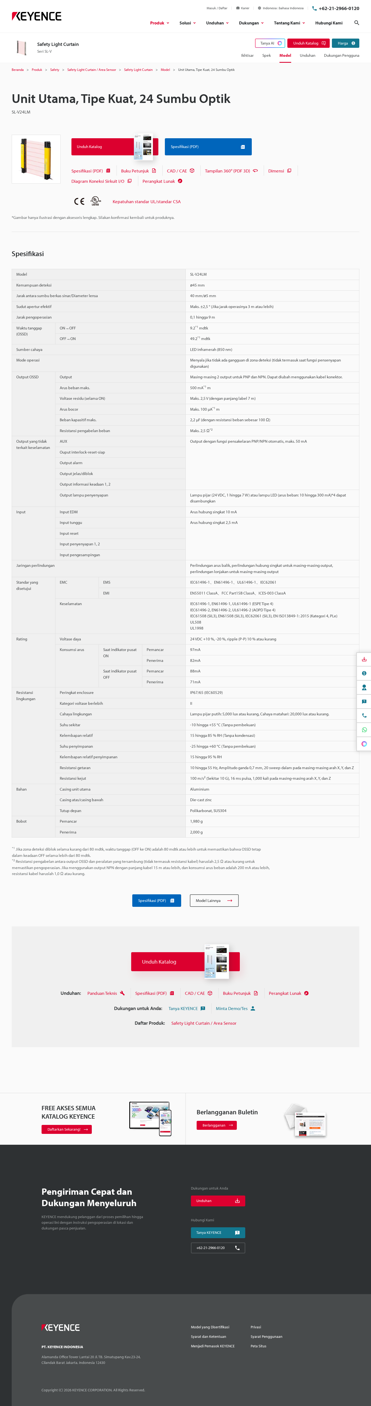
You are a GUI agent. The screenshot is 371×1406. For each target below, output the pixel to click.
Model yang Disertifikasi (210, 1327)
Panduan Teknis (102, 993)
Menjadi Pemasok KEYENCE (213, 1346)
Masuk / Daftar (217, 8)
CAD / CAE (177, 171)
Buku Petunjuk (135, 171)
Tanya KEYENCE (183, 1008)
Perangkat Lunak (159, 181)
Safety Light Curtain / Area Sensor (204, 1023)
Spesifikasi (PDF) (87, 171)
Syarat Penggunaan (266, 1336)
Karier (245, 8)
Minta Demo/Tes (232, 1008)
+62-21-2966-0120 (339, 8)
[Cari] (356, 22)
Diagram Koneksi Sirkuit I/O (97, 181)
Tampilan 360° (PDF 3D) (227, 171)
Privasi (256, 1327)
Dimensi (276, 171)
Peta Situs (258, 1346)
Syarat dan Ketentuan (208, 1336)
